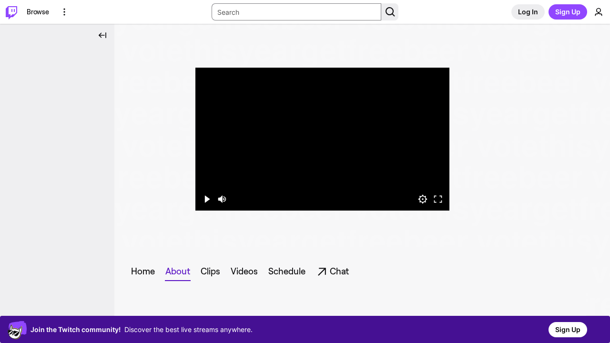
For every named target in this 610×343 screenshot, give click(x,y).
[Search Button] (389, 11)
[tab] (143, 271)
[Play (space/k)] (206, 199)
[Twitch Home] (11, 12)
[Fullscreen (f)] (438, 199)
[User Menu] (598, 12)
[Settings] (422, 199)
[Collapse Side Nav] (102, 35)
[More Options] (64, 12)
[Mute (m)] (222, 199)
